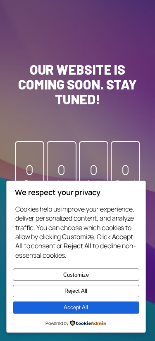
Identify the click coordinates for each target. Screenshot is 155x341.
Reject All (75, 291)
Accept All (76, 307)
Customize (76, 275)
